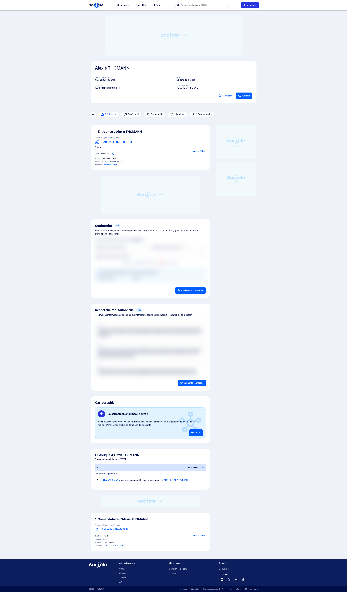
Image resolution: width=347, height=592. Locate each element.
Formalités (141, 5)
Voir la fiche (199, 151)
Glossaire (173, 573)
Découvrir (196, 432)
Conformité (133, 114)
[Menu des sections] (93, 114)
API (120, 582)
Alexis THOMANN (111, 480)
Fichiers (122, 573)
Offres (156, 5)
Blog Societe (224, 569)
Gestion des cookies (210, 589)
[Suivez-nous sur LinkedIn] (222, 579)
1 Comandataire (204, 114)
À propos (183, 589)
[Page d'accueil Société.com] (95, 5)
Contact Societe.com (178, 569)
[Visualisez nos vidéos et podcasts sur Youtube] (236, 579)
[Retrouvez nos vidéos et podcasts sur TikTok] (243, 579)
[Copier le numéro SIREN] (113, 154)
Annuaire (123, 577)
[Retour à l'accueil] (98, 565)
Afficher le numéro (110, 165)
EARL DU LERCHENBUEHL (107, 88)
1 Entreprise (110, 114)
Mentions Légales (251, 589)
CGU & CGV (195, 589)
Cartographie (157, 114)
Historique (179, 114)
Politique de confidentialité (231, 589)
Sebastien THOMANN (187, 88)
